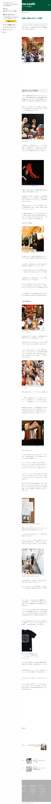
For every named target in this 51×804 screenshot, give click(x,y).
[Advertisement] (25, 72)
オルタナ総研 (42, 790)
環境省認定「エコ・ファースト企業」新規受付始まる (39, 769)
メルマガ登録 (32, 793)
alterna (24, 802)
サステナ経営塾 (42, 791)
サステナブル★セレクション (43, 794)
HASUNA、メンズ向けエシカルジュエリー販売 (39, 761)
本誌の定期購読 (32, 790)
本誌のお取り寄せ (33, 791)
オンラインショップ (43, 796)
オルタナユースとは (8, 2)
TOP (21, 788)
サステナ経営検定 (43, 788)
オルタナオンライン (33, 788)
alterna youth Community (23, 791)
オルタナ (6, 8)
